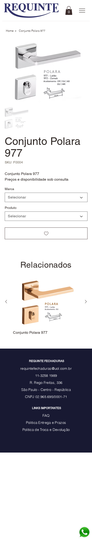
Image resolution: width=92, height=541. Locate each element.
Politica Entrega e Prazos (46, 422)
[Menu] (82, 10)
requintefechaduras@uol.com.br (46, 368)
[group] (46, 306)
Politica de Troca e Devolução (46, 429)
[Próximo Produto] (86, 301)
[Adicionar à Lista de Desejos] (46, 233)
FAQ (46, 415)
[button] (68, 10)
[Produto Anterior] (6, 301)
